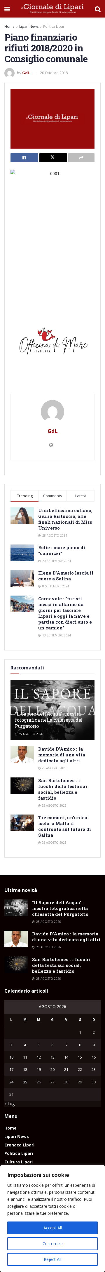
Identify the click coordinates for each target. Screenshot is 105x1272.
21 (66, 1069)
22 (80, 1069)
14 (66, 1057)
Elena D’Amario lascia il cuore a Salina (65, 576)
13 (52, 1057)
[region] (52, 1218)
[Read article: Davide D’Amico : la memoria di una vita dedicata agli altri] (22, 754)
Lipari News (28, 26)
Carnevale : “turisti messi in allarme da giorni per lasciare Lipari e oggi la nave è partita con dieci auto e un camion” (65, 613)
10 (11, 1057)
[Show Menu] (7, 9)
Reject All (52, 1259)
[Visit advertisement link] (52, 343)
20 (52, 1069)
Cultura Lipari (18, 1162)
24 (11, 1082)
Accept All (52, 1228)
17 (11, 1069)
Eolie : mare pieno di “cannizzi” (61, 550)
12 (39, 1057)
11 (25, 1057)
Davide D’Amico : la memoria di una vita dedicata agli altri (61, 754)
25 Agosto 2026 (30, 734)
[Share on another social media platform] (81, 157)
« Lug (9, 1103)
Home (9, 26)
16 (94, 1057)
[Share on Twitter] (53, 157)
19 (39, 1069)
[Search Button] (98, 9)
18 (25, 1069)
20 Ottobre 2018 (54, 72)
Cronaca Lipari (19, 1145)
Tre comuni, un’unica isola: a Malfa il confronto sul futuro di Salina (64, 826)
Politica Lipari (54, 26)
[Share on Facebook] (24, 157)
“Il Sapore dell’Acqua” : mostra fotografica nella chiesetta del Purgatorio (49, 720)
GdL (26, 72)
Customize (53, 1243)
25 (25, 1082)
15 (80, 1057)
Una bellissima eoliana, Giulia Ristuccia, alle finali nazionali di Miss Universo (65, 519)
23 (94, 1069)
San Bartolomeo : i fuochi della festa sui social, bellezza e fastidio (62, 789)
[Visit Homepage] (52, 9)
